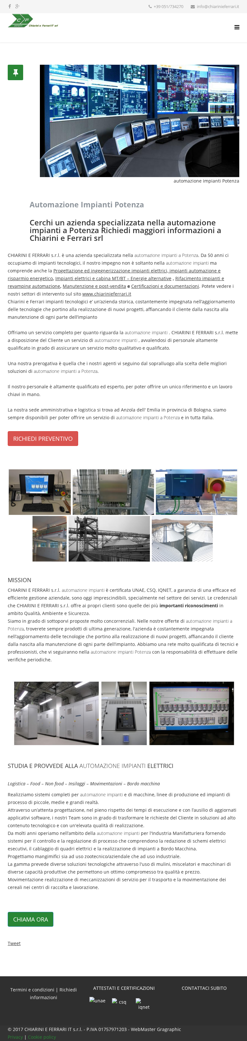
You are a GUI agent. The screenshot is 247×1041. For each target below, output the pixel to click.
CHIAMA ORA (30, 919)
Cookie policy (42, 1037)
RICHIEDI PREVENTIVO (43, 438)
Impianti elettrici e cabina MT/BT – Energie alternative (113, 278)
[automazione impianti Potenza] (123, 515)
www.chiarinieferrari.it (106, 294)
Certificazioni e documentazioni (165, 286)
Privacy (16, 1037)
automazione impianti (187, 263)
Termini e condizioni (32, 990)
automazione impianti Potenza (121, 652)
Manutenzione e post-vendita (94, 286)
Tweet (14, 943)
